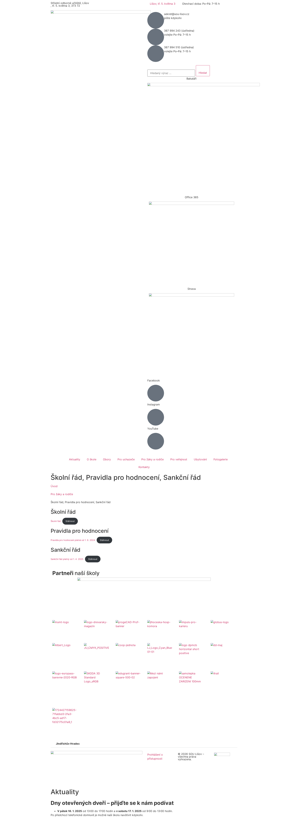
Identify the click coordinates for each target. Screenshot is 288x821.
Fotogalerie (221, 459)
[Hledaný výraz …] (171, 73)
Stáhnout (70, 521)
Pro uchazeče (126, 459)
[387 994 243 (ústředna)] (155, 37)
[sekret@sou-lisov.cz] (155, 20)
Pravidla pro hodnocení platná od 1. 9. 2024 (73, 540)
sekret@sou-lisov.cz (176, 14)
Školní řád (56, 521)
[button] (144, 744)
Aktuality (74, 459)
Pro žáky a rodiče (152, 459)
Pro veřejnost (178, 459)
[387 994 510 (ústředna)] (155, 53)
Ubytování (200, 459)
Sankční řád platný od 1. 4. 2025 (67, 559)
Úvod (54, 486)
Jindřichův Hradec (68, 743)
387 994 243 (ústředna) (179, 30)
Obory (107, 459)
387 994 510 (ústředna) (179, 47)
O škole (91, 459)
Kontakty (144, 467)
